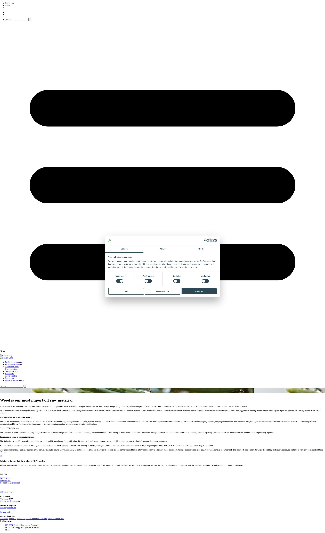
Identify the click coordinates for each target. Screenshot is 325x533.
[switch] (148, 281)
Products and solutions (14, 362)
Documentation (11, 369)
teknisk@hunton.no (8, 508)
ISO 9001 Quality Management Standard (21, 525)
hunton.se (12, 519)
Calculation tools (12, 367)
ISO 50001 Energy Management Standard (22, 527)
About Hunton (11, 376)
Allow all (199, 291)
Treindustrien (5, 480)
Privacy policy (6, 512)
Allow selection (162, 291)
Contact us (9, 3)
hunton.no (4, 519)
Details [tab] (162, 249)
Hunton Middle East (56, 519)
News (7, 5)
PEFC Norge (5, 478)
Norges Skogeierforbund (10, 483)
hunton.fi (29, 519)
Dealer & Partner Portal (14, 380)
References (9, 373)
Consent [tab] (124, 249)
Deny (126, 291)
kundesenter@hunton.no (10, 501)
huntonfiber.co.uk (40, 519)
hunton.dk (21, 519)
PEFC (7, 530)
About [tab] (200, 249)
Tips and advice (11, 371)
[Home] (6, 358)
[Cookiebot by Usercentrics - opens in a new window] (206, 240)
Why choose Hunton (13, 364)
